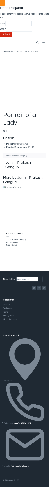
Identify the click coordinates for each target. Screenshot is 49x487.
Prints (5, 312)
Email (3, 29)
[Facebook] (34, 288)
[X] (39, 288)
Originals (6, 305)
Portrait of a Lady (14, 233)
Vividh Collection (10, 319)
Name (2, 23)
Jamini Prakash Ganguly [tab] (16, 156)
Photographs (8, 315)
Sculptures (7, 308)
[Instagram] (44, 288)
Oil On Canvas (12, 243)
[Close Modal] (2, 3)
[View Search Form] (37, 42)
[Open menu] (43, 42)
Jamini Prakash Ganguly (16, 239)
